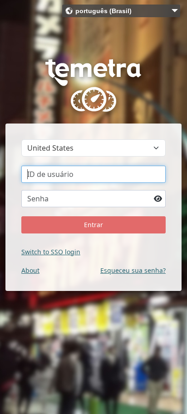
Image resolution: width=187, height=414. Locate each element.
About (30, 270)
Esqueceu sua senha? (133, 270)
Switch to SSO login (50, 251)
